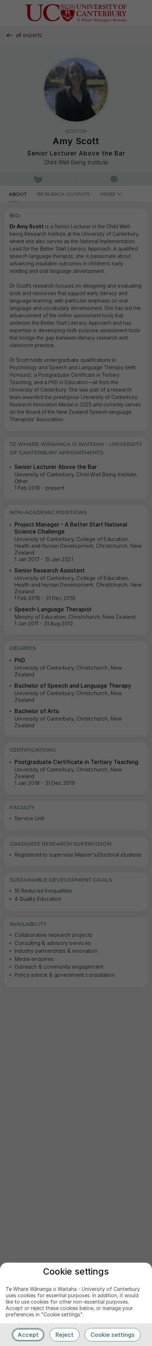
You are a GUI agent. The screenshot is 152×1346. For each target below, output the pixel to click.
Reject (64, 1334)
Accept (28, 1334)
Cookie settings (112, 1334)
